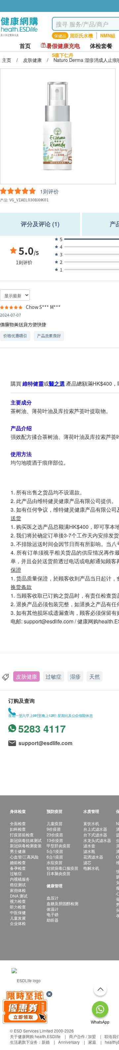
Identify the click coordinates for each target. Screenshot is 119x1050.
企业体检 (18, 923)
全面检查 (18, 823)
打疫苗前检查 (22, 834)
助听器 (53, 920)
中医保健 (18, 912)
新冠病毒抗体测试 (26, 840)
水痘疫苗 (54, 862)
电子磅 (53, 914)
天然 (94, 676)
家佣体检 (18, 890)
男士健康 (18, 851)
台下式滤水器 (95, 834)
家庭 (92, 1042)
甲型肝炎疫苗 (58, 845)
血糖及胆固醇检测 (62, 903)
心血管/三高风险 (24, 857)
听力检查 (18, 906)
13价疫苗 (55, 840)
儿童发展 (18, 918)
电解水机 (91, 868)
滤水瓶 (89, 851)
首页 (25, 46)
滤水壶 (89, 845)
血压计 (53, 898)
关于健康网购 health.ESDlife (35, 1036)
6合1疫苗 (55, 857)
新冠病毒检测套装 (26, 845)
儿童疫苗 (54, 823)
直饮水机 (91, 823)
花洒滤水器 (93, 857)
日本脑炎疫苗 (58, 873)
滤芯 (87, 862)
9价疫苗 (54, 829)
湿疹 (75, 676)
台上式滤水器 (95, 829)
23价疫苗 (55, 834)
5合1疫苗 (55, 851)
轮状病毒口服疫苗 (62, 868)
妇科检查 (18, 829)
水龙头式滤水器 (97, 840)
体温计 (53, 909)
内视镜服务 (20, 879)
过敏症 (53, 676)
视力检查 (18, 901)
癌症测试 (18, 884)
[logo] (19, 36)
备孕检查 (18, 868)
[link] (26, 979)
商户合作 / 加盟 (82, 1036)
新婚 (46, 1042)
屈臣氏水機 (81, 35)
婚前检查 (18, 862)
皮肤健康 (26, 676)
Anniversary (69, 1042)
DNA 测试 (18, 896)
